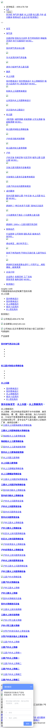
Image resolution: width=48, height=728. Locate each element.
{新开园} (10, 119)
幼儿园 (36, 14)
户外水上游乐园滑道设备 (12, 560)
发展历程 (19, 277)
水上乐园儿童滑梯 (9, 463)
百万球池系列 (34, 38)
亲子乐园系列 (19, 41)
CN (7, 9)
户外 (41, 14)
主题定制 (10, 38)
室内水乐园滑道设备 (10, 517)
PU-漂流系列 (22, 84)
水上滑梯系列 (38, 81)
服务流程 (19, 279)
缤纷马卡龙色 (21, 38)
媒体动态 (36, 234)
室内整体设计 (12, 81)
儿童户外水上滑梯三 (10, 680)
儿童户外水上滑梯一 (10, 658)
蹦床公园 (19, 196)
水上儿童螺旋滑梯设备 (11, 474)
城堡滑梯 (19, 119)
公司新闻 (19, 234)
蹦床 (21, 14)
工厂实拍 (28, 277)
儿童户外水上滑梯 (9, 647)
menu (9, 12)
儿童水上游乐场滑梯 (10, 615)
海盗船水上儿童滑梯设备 (12, 441)
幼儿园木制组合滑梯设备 (12, 366)
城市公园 (36, 157)
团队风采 (28, 234)
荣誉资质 (10, 279)
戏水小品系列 (12, 307)
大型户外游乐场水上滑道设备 (14, 636)
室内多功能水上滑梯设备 (12, 495)
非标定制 (19, 157)
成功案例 (41, 717)
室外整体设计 (25, 81)
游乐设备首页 (8, 404)
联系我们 (34, 17)
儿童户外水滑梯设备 (10, 582)
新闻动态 (17, 17)
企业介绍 (26, 17)
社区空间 (28, 157)
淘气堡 (16, 14)
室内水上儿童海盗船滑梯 (12, 452)
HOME (9, 14)
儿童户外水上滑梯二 (10, 669)
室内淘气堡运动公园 (10, 344)
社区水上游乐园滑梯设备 (12, 539)
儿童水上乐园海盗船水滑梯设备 (15, 430)
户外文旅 (10, 157)
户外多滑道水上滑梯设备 (12, 550)
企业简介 (10, 277)
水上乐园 (28, 14)
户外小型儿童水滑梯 (10, 625)
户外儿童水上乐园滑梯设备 (13, 571)
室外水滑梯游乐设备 (10, 604)
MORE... (29, 41)
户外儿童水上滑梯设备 (11, 528)
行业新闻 (10, 234)
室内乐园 (10, 196)
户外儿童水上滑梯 (9, 593)
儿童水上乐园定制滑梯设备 (13, 485)
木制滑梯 (28, 119)
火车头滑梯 (37, 119)
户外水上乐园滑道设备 (11, 506)
